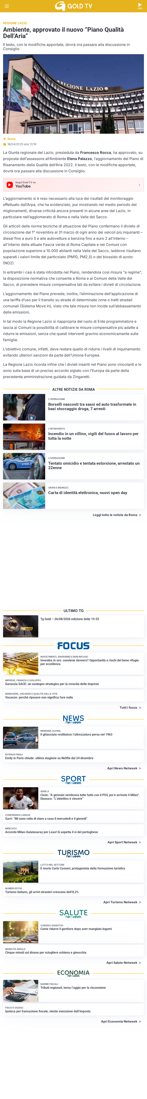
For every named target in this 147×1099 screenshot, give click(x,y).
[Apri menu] (7, 6)
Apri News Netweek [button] (122, 768)
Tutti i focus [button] (128, 707)
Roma (11, 139)
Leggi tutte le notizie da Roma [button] (115, 515)
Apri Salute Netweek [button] (121, 963)
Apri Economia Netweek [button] (119, 1021)
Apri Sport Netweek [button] (122, 842)
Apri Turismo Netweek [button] (120, 902)
